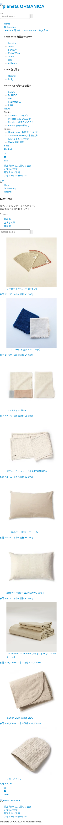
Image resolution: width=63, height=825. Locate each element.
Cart (2, 180)
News (7, 108)
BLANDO (12, 95)
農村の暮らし (18, 125)
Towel (11, 46)
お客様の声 (23, 135)
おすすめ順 (9, 222)
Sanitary (12, 49)
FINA (10, 105)
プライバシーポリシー (15, 175)
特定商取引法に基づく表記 (17, 165)
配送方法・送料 (12, 172)
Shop (6, 145)
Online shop (10, 27)
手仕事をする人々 (21, 122)
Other (11, 56)
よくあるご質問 (18, 139)
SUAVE (11, 92)
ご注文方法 (34, 30)
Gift (10, 60)
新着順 (7, 219)
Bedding (12, 43)
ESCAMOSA (14, 102)
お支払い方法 (11, 169)
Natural (12, 76)
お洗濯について (23, 132)
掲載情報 (16, 142)
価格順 (7, 226)
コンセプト (18, 115)
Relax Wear (14, 53)
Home (7, 23)
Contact (8, 149)
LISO (10, 98)
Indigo (11, 79)
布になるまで (19, 118)
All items (12, 63)
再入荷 (12, 30)
